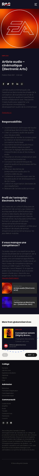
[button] (35, 4)
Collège (5, 364)
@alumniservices (21, 345)
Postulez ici (7, 113)
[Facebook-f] (7, 422)
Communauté (8, 399)
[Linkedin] (11, 422)
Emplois (5, 55)
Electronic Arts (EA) (14, 200)
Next (29, 355)
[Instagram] (3, 422)
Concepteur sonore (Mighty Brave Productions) (25, 334)
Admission (7, 384)
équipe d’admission (10, 278)
